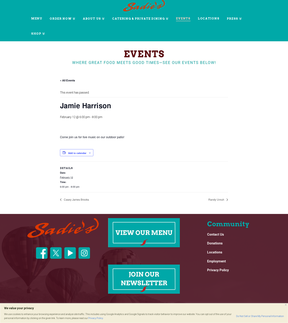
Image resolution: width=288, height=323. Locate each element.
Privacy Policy (95, 318)
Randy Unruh (216, 199)
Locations (214, 252)
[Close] (285, 305)
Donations (215, 243)
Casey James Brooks (76, 199)
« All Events (67, 80)
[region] (144, 313)
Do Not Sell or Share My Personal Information (260, 316)
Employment (216, 261)
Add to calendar (77, 153)
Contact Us (215, 234)
